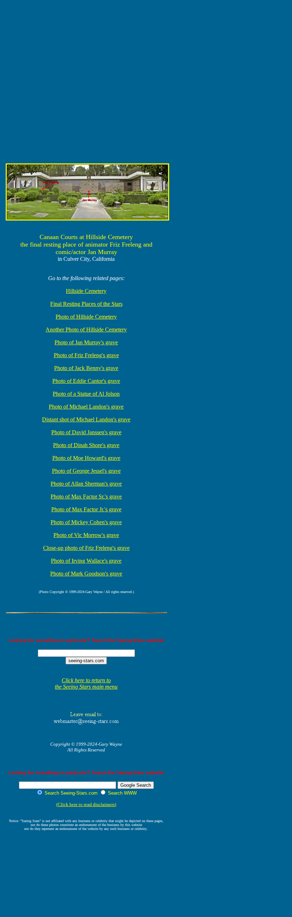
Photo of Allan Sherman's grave (86, 484)
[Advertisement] (142, 19)
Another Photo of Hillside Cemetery (86, 329)
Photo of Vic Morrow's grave (86, 535)
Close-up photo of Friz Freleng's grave (86, 548)
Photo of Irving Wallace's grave (86, 561)
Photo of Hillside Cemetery (86, 317)
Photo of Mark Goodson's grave (86, 574)
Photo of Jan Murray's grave (86, 342)
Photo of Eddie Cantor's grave (86, 381)
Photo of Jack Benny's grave (86, 368)
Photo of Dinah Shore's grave (86, 445)
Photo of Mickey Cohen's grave (86, 522)
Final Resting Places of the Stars (86, 304)
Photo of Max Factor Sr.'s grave (86, 496)
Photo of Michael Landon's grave (86, 407)
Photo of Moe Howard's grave (86, 458)
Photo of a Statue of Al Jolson (86, 394)
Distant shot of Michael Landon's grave (86, 419)
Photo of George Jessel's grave (86, 471)
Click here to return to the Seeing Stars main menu (86, 683)
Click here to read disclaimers (86, 804)
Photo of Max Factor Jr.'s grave (86, 509)
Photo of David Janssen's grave (86, 432)
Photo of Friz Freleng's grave (86, 355)
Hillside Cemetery (86, 291)
